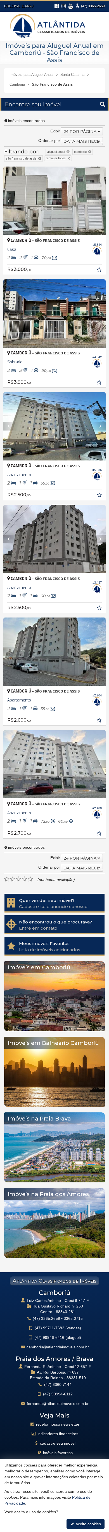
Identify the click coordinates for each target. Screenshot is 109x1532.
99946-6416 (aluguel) (57, 1337)
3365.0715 (73, 1318)
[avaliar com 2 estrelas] (12, 879)
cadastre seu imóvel (57, 1443)
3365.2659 (46, 1318)
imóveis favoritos (58, 1453)
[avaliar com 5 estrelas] (30, 879)
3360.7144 (58, 1384)
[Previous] (11, 201)
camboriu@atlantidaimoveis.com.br (58, 1347)
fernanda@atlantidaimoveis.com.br (58, 1403)
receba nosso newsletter (57, 1424)
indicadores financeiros (57, 1434)
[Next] (98, 201)
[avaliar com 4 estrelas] (24, 879)
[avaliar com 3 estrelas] (18, 879)
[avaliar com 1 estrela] (7, 879)
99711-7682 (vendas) (58, 1328)
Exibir (55, 131)
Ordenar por (49, 140)
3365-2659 (93, 6)
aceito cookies (88, 1524)
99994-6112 (58, 1394)
